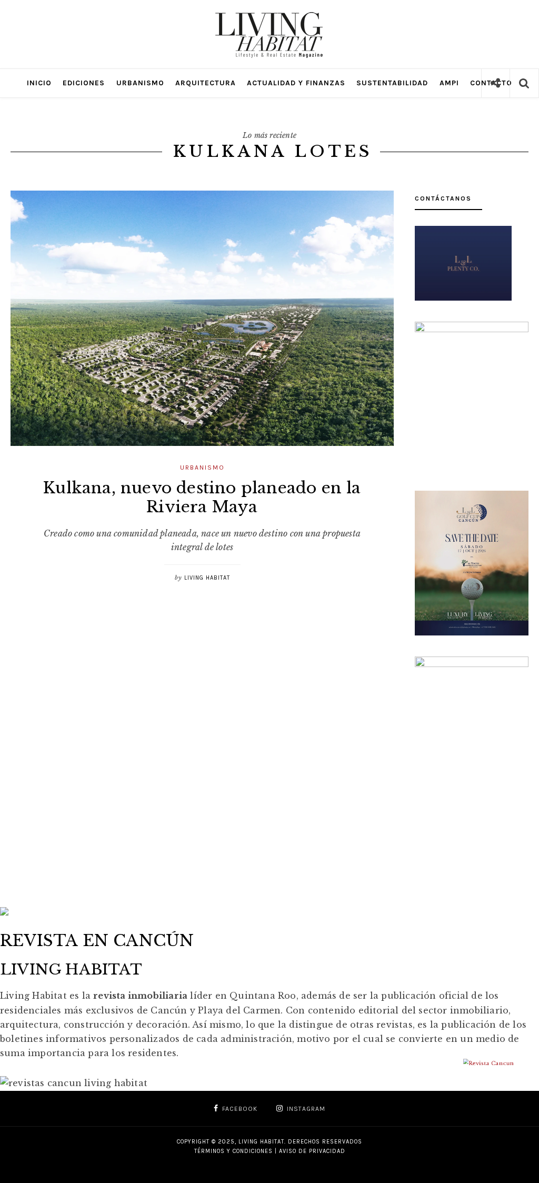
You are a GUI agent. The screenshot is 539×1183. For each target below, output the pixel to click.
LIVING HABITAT (207, 577)
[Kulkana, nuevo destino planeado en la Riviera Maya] (202, 318)
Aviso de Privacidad (312, 1151)
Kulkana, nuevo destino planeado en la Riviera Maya (202, 497)
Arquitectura (205, 82)
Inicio (39, 82)
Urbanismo (140, 82)
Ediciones (84, 82)
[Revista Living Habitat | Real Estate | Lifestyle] (269, 17)
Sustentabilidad (392, 82)
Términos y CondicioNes (233, 1151)
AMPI (449, 82)
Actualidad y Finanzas (296, 82)
